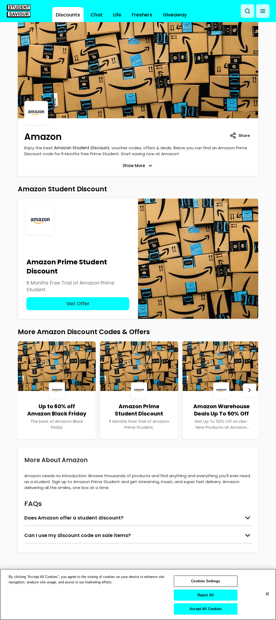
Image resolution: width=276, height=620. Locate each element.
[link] (18, 11)
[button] (263, 11)
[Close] (267, 594)
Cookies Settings (205, 581)
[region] (138, 594)
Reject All (206, 595)
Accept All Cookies (205, 609)
